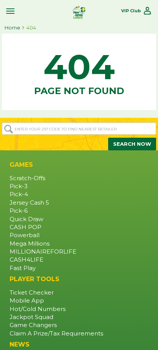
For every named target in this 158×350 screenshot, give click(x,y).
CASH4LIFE (26, 259)
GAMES (21, 164)
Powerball (25, 235)
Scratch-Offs (27, 178)
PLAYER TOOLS (34, 279)
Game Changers (33, 325)
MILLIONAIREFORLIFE (43, 251)
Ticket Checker (32, 292)
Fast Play (23, 268)
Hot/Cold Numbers (38, 309)
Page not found (79, 71)
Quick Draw (26, 219)
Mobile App (27, 300)
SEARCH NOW (132, 144)
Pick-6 (19, 210)
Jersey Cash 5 (29, 202)
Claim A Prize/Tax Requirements (56, 333)
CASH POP (25, 227)
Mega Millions (29, 243)
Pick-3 (19, 186)
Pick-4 (19, 194)
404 (31, 27)
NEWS (20, 344)
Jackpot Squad (31, 317)
